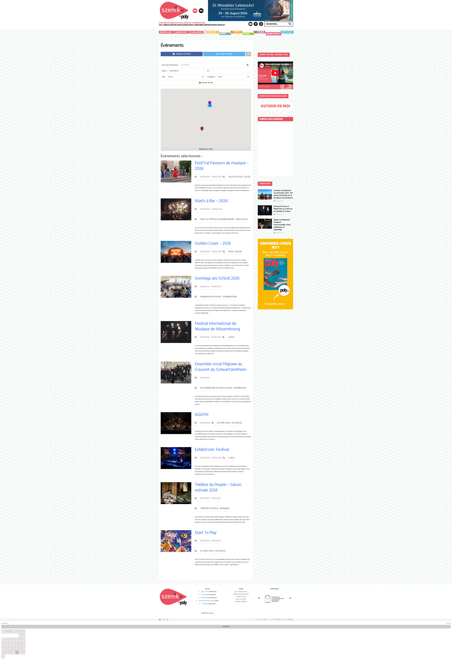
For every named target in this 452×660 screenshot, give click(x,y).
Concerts (211, 32)
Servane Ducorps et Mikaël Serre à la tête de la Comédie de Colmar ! (283, 209)
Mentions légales (241, 601)
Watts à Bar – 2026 (211, 201)
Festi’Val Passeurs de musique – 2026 (222, 166)
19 (10, 648)
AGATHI (201, 414)
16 (23, 644)
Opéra (223, 34)
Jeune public (273, 34)
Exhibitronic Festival (212, 449)
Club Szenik (196, 32)
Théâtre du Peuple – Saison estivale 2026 (218, 487)
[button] (202, 129)
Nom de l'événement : (170, 65)
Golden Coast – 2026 (213, 243)
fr (195, 10)
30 (24, 652)
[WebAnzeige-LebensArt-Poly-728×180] (250, 10)
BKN (264, 619)
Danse (246, 34)
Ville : (164, 76)
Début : (165, 70)
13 (13, 644)
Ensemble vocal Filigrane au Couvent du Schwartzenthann (220, 367)
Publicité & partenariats (241, 594)
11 (6, 644)
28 (17, 652)
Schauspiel (205, 594)
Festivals (287, 32)
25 (6, 652)
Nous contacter (241, 599)
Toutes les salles (207, 613)
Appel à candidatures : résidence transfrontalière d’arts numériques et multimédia (282, 224)
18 (6, 648)
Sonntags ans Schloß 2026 (217, 278)
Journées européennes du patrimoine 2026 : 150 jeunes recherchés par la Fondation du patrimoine (283, 194)
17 (3, 648)
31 (3, 656)
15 (20, 644)
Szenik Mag (181, 32)
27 (13, 652)
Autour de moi (207, 82)
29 (20, 652)
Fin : (208, 70)
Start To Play (206, 532)
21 (17, 648)
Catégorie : (211, 76)
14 (17, 644)
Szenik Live (166, 32)
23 (24, 648)
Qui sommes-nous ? (241, 591)
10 (3, 644)
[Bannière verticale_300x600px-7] (275, 274)
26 (10, 652)
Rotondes (204, 597)
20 (13, 648)
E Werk (204, 604)
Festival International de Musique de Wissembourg (217, 326)
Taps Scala (204, 591)
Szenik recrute (241, 596)
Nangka (290, 619)
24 (3, 652)
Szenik (278, 619)
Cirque (260, 32)
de (201, 10)
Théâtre (237, 32)
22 (20, 648)
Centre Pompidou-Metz (206, 601)
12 (10, 644)
